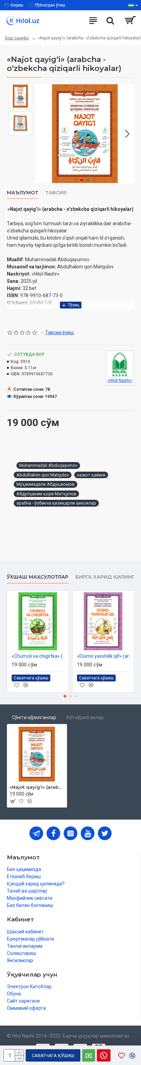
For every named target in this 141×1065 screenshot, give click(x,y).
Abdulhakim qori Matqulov (42, 474)
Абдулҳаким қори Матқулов (46, 493)
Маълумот (22, 193)
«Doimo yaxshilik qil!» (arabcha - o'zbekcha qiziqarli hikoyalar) (104, 656)
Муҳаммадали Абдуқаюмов (45, 484)
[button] (42, 134)
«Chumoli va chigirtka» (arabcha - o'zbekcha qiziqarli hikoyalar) (39, 656)
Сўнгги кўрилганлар (34, 717)
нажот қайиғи (91, 474)
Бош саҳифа (17, 38)
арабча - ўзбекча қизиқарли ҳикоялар (56, 503)
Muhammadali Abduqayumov (48, 465)
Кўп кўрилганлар (85, 717)
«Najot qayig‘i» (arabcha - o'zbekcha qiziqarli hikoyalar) (37, 787)
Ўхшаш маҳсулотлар (37, 577)
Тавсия (55, 193)
